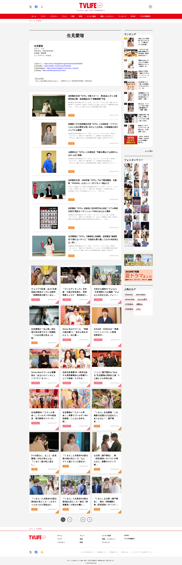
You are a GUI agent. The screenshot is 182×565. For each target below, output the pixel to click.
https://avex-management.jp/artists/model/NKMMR (63, 64)
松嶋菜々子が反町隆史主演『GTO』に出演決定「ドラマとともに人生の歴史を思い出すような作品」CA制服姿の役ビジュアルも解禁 (93, 127)
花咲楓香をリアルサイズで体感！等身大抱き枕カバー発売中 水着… (143, 96)
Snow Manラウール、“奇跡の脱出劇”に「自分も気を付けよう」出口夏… (75, 332)
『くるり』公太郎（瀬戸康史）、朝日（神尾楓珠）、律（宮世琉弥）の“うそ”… (106, 502)
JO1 (138, 309)
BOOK (133, 16)
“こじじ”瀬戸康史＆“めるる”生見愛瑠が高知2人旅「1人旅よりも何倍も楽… (106, 375)
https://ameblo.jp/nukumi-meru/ (54, 70)
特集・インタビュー (107, 16)
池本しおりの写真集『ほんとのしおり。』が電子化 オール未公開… (143, 41)
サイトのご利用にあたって (88, 552)
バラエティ (54, 16)
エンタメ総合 (91, 16)
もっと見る (149, 151)
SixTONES (141, 295)
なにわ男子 (143, 299)
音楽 (72, 16)
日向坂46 (129, 309)
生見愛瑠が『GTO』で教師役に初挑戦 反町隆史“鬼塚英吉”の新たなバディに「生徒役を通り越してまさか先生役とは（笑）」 (93, 239)
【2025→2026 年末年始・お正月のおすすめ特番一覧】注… (143, 139)
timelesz (129, 295)
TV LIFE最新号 (145, 16)
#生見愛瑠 (38, 20)
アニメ (64, 16)
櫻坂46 (139, 304)
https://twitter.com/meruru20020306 (57, 66)
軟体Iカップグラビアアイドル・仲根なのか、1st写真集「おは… (143, 128)
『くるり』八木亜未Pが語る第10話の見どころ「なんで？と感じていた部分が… (75, 458)
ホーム (34, 16)
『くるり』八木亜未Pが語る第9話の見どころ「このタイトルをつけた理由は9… (44, 502)
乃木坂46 (129, 304)
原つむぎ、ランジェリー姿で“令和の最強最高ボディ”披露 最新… (143, 107)
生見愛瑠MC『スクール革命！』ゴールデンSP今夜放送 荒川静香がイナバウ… (43, 415)
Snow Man (130, 299)
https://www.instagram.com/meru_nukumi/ (62, 68)
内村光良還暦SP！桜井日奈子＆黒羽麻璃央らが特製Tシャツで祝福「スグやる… (75, 375)
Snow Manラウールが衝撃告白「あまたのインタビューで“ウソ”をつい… (43, 375)
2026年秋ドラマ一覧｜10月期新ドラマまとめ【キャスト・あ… (143, 85)
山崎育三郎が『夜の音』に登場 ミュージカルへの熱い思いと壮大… (143, 117)
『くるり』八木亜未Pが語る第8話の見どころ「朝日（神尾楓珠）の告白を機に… (75, 502)
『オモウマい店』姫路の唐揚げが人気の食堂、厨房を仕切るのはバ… (143, 52)
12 (83, 519)
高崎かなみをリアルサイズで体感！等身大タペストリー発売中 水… (143, 63)
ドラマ (43, 16)
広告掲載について (113, 552)
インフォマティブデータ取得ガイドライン (142, 552)
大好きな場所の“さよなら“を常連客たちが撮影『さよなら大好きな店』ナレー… (106, 292)
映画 (80, 16)
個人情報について (102, 552)
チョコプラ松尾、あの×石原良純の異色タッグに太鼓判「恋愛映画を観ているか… (44, 292)
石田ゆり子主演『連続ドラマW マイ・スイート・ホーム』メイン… (143, 74)
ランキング (122, 16)
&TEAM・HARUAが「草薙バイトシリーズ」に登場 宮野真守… (106, 332)
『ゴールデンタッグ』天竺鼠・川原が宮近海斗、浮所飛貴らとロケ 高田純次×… (75, 292)
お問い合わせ (124, 552)
